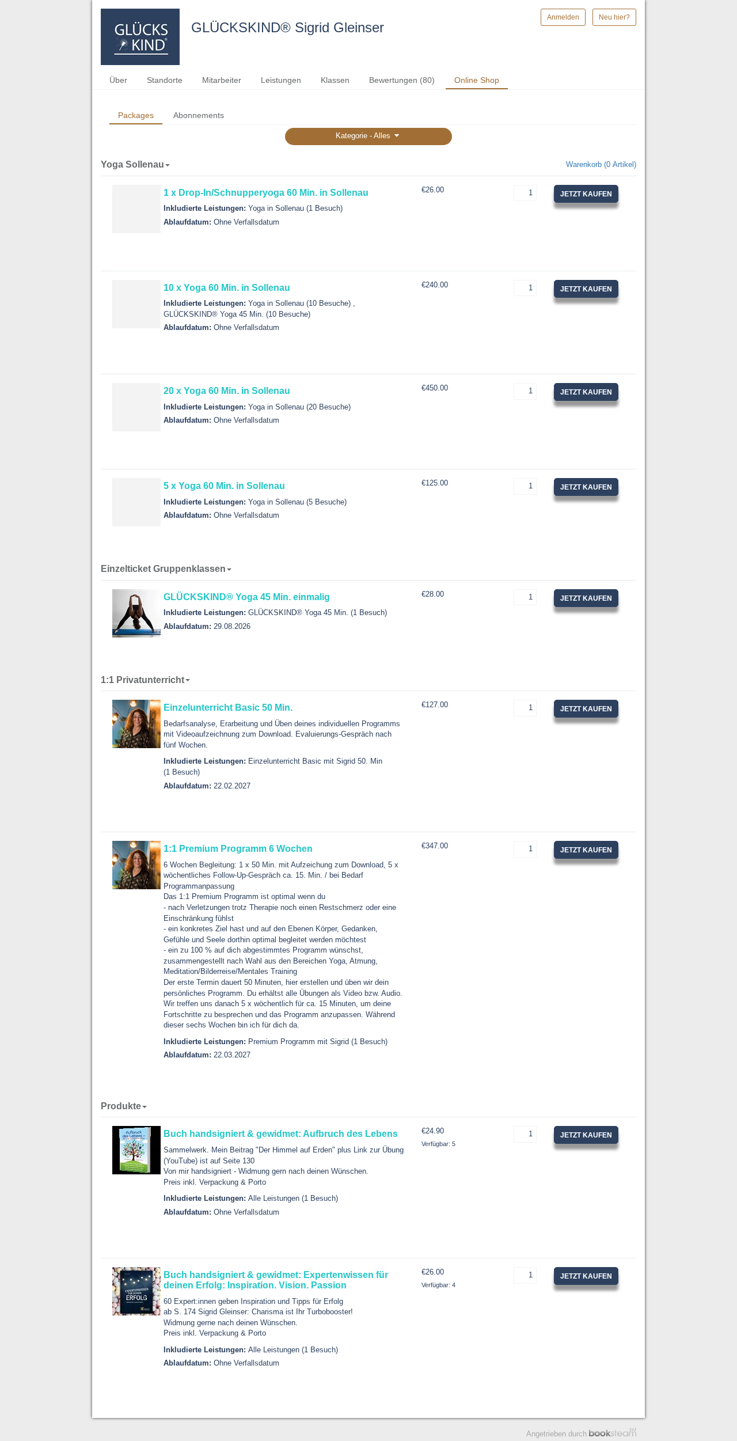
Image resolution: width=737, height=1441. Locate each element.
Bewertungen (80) (402, 80)
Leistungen (281, 80)
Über (118, 80)
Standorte (165, 80)
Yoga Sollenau (132, 164)
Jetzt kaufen (586, 194)
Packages (136, 115)
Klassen (335, 80)
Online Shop (476, 80)
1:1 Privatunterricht (142, 680)
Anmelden (563, 17)
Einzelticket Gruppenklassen (163, 569)
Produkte (121, 1106)
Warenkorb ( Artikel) (601, 164)
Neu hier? (614, 17)
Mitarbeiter (221, 80)
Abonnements (198, 115)
